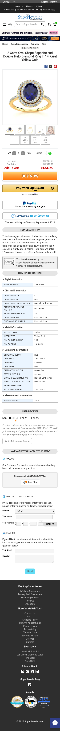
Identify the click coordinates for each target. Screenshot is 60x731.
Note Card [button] (30, 661)
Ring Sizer (30, 658)
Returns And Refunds (30, 623)
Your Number (8, 523)
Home (5, 44)
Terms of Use (30, 632)
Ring (44, 44)
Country (5, 510)
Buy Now (30, 176)
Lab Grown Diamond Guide (30, 654)
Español (53, 2)
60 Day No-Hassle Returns (29, 266)
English (44, 2)
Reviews (30, 600)
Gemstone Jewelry (19, 44)
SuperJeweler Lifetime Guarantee (33, 262)
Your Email (7, 550)
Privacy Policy (30, 626)
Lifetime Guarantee (30, 591)
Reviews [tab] (34, 418)
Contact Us (30, 613)
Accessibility (30, 629)
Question (6, 556)
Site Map (30, 639)
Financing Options (30, 597)
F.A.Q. (30, 616)
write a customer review (17, 441)
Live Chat (33, 482)
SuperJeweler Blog (30, 679)
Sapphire (35, 44)
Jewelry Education (30, 651)
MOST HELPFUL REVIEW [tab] (14, 418)
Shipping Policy (30, 620)
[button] (30, 191)
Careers (30, 642)
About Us (30, 604)
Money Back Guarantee (30, 594)
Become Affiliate (30, 635)
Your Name (7, 516)
